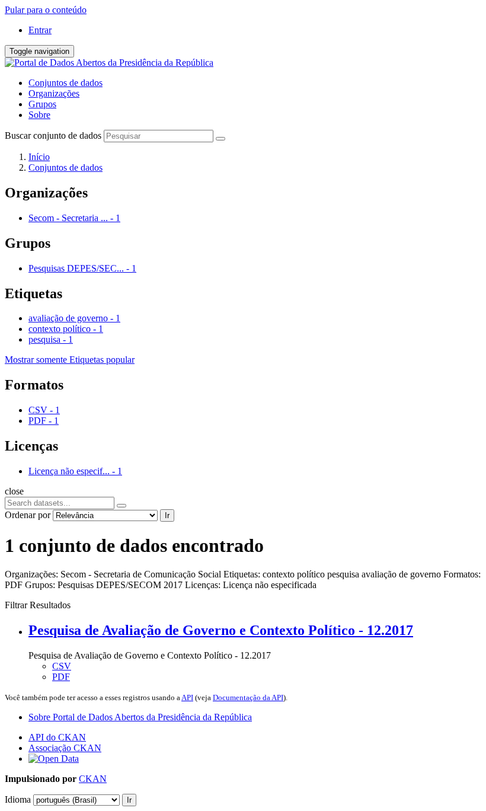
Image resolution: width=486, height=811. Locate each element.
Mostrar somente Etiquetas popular (70, 360)
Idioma (18, 799)
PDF (61, 677)
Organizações (53, 93)
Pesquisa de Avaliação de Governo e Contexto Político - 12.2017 (220, 630)
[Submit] (220, 139)
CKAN (93, 779)
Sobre (39, 115)
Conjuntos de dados (65, 83)
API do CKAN (57, 737)
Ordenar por (27, 515)
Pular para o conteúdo (46, 10)
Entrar (40, 30)
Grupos (42, 104)
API (187, 697)
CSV (61, 666)
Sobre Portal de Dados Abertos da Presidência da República (140, 717)
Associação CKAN (64, 748)
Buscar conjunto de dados (53, 135)
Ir (167, 515)
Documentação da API (248, 697)
